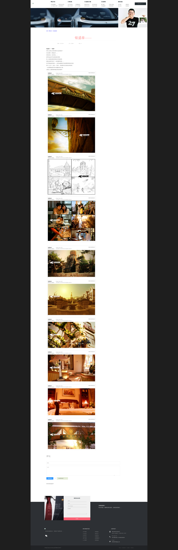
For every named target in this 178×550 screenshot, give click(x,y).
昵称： (48, 462)
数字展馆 (103, 4)
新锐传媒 (120, 1)
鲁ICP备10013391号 (57, 547)
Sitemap (132, 547)
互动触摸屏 (103, 5)
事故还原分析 (86, 4)
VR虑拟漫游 (111, 5)
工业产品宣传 (70, 4)
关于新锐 (85, 531)
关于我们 (119, 4)
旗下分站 (140, 3)
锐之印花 (119, 5)
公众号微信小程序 (54, 5)
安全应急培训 (94, 4)
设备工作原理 (70, 5)
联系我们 (127, 5)
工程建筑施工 (77, 4)
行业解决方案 (87, 1)
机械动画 (97, 535)
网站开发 (53, 1)
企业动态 (85, 533)
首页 (47, 30)
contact (128, 547)
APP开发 (84, 535)
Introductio (124, 547)
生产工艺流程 (77, 5)
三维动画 (70, 1)
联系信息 (97, 540)
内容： (48, 467)
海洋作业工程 (86, 5)
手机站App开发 (61, 4)
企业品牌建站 (53, 4)
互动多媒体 (55, 30)
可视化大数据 (111, 4)
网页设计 (50, 30)
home (120, 547)
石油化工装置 (94, 5)
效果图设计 (97, 538)
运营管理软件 (60, 5)
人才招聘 (85, 540)
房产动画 (85, 538)
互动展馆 (103, 1)
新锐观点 (97, 531)
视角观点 (127, 4)
